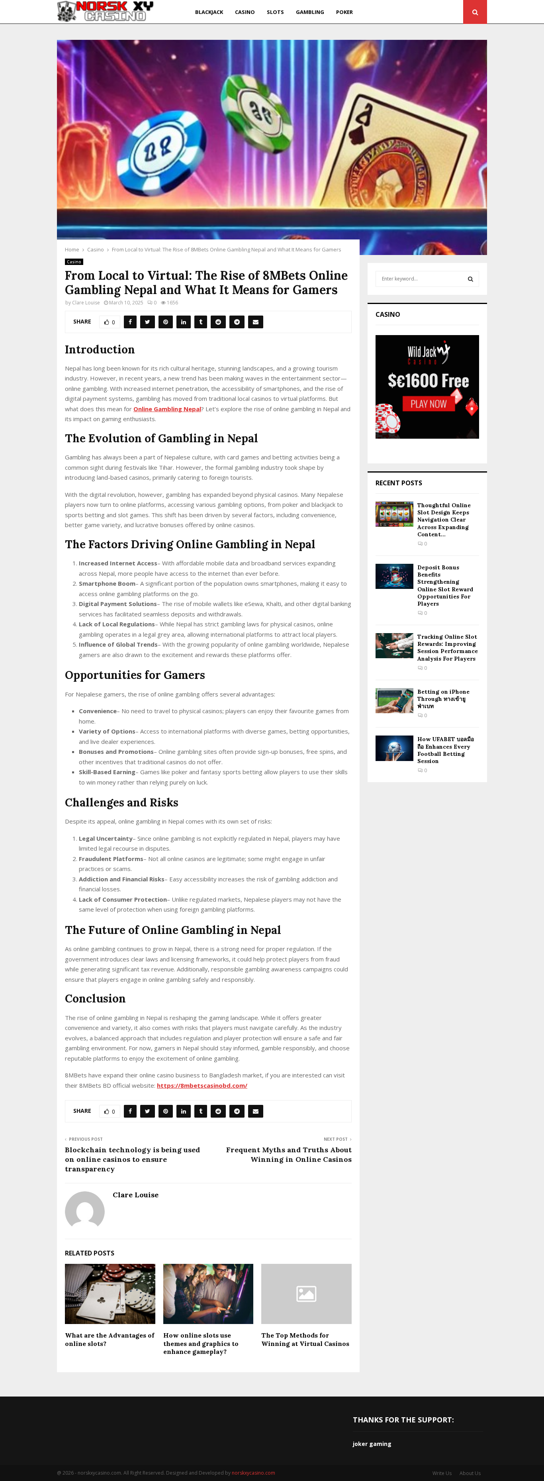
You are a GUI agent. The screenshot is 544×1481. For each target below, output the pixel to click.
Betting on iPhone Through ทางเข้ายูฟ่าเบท (443, 699)
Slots (275, 12)
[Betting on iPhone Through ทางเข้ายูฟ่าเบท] (394, 700)
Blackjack (209, 12)
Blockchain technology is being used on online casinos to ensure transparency (132, 1159)
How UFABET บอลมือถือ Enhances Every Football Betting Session (445, 750)
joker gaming (372, 1444)
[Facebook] (398, 12)
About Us (470, 1473)
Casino (245, 12)
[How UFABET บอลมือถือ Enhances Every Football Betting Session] (394, 748)
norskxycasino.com (253, 1472)
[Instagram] (416, 12)
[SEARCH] (470, 279)
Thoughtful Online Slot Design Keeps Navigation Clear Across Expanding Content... (444, 520)
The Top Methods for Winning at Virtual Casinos (305, 1339)
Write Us (442, 1473)
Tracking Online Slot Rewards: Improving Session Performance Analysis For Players (447, 647)
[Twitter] (406, 12)
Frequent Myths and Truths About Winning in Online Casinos (289, 1154)
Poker (344, 12)
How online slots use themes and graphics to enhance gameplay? (201, 1343)
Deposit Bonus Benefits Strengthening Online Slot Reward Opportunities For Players (445, 585)
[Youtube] (426, 12)
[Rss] (454, 12)
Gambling (310, 12)
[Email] (435, 12)
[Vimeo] (445, 12)
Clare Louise (86, 302)
